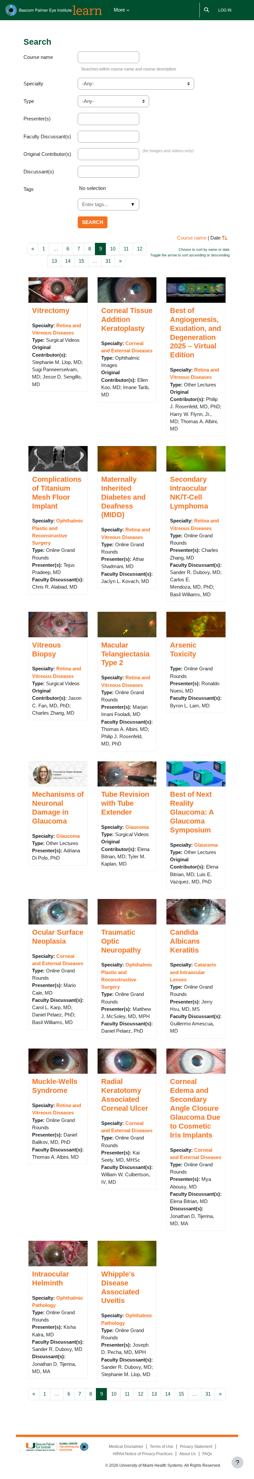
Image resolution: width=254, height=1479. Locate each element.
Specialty (33, 83)
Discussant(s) (38, 171)
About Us (187, 1454)
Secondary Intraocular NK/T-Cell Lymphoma (189, 492)
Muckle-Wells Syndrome (54, 1086)
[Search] (207, 10)
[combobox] (108, 204)
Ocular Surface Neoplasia (57, 936)
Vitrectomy (50, 310)
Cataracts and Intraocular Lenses (193, 972)
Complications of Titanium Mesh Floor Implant (56, 492)
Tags (28, 189)
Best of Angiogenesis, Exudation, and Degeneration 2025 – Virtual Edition (195, 332)
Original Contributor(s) (47, 154)
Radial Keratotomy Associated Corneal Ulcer (124, 1094)
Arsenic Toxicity (183, 649)
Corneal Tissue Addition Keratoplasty (126, 319)
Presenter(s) (37, 118)
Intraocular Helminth (50, 1278)
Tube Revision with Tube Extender (125, 803)
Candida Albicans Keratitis (185, 941)
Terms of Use (161, 1446)
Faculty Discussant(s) (47, 136)
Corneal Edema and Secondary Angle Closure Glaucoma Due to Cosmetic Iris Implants (195, 1108)
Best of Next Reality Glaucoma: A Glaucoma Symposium (192, 812)
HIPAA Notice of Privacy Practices (143, 1454)
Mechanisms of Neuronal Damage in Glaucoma (58, 807)
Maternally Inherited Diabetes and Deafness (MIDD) (123, 497)
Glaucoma (68, 836)
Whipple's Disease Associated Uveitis (120, 1287)
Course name (38, 57)
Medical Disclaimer (126, 1446)
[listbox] (154, 191)
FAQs (207, 1454)
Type (28, 101)
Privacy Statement (196, 1446)
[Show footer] (237, 1462)
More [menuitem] (119, 10)
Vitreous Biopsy (46, 649)
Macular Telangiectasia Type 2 (125, 654)
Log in (225, 10)
